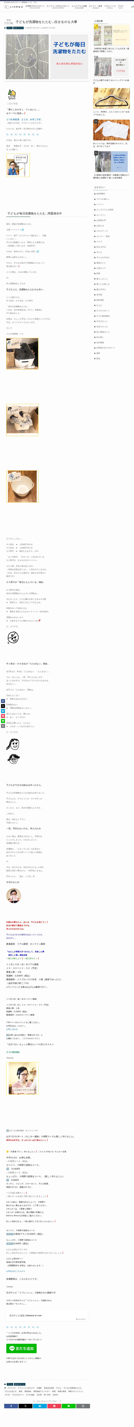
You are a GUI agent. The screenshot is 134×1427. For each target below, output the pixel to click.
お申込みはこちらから (15, 1271)
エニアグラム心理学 (105, 210)
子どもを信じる (11, 1391)
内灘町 (39, 1388)
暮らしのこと (102, 279)
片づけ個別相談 (103, 316)
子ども (9, 28)
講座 (98, 353)
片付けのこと (102, 321)
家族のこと (101, 263)
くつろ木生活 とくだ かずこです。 (24, 119)
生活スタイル (18, 28)
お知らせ (100, 226)
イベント (100, 204)
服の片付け (101, 289)
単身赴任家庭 (49, 1388)
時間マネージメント (75, 1391)
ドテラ (99, 242)
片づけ (7, 1395)
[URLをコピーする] (83, 1406)
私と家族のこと (103, 332)
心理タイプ (101, 268)
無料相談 (100, 300)
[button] (11, 1406)
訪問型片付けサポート (105, 348)
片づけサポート (18, 1395)
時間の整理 (62, 1391)
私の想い (100, 337)
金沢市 (55, 1395)
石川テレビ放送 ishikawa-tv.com (25, 1315)
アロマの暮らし (103, 199)
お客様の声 (101, 220)
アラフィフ (12, 1388)
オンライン (101, 215)
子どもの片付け (103, 257)
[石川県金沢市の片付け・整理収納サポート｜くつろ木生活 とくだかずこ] (13, 6)
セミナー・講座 (103, 236)
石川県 (39, 1395)
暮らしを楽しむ (103, 284)
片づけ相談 (30, 1395)
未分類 (99, 295)
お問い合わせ (12, 1029)
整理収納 (28, 1391)
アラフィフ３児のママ (26, 1388)
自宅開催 (100, 343)
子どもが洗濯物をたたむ (73, 1388)
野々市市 (47, 1395)
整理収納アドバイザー (42, 1391)
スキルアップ (102, 231)
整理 (20, 1391)
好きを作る (101, 247)
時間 (53, 1391)
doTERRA (100, 194)
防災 (98, 358)
